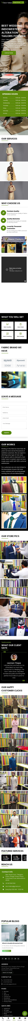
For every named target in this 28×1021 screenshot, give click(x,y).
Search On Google (7, 972)
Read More (7, 951)
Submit (6, 433)
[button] (8, 53)
